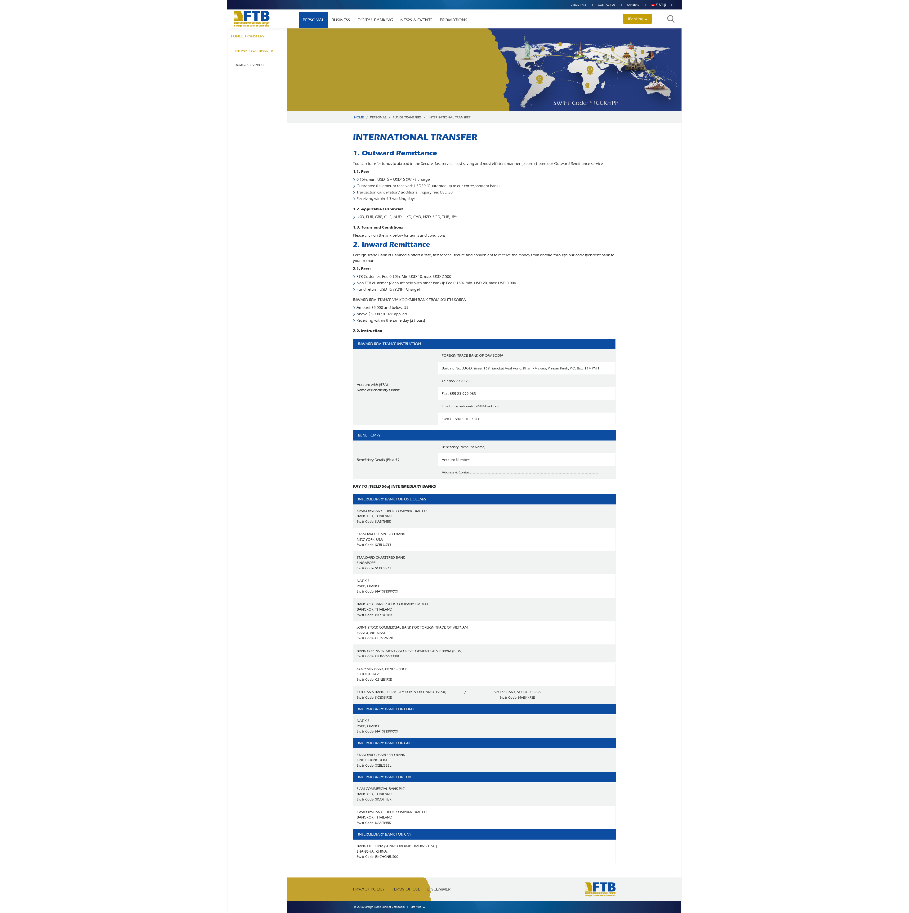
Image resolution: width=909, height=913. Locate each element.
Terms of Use (406, 889)
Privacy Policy (369, 889)
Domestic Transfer (249, 65)
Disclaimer (438, 889)
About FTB (578, 4)
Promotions (453, 20)
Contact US (606, 4)
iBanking (635, 19)
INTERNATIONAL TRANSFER (254, 51)
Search (671, 19)
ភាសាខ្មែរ (660, 4)
